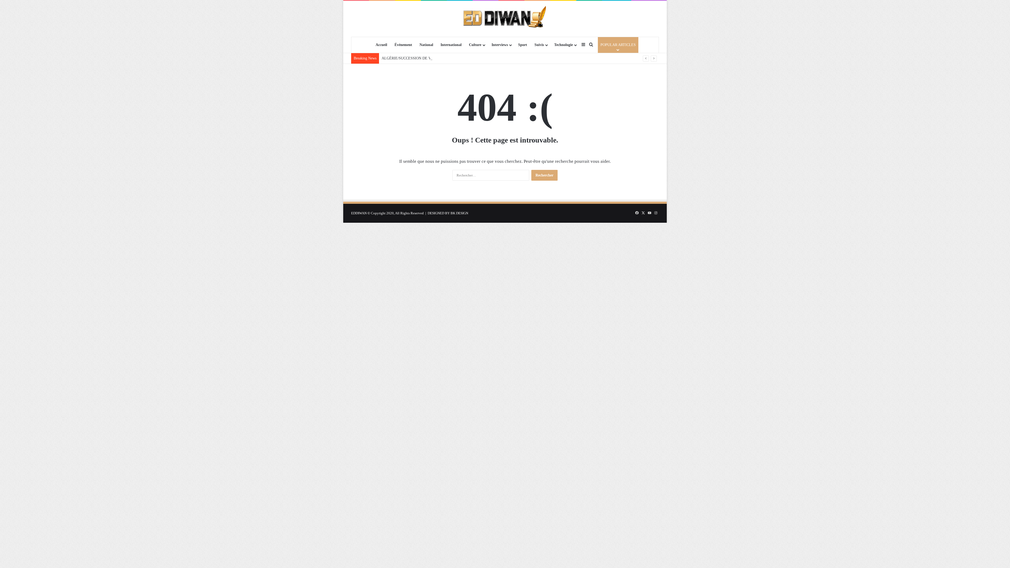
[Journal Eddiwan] (505, 18)
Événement (403, 45)
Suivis (539, 45)
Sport (522, 45)
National (426, 45)
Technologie (563, 45)
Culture (475, 45)
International (451, 45)
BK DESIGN (459, 213)
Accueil (381, 45)
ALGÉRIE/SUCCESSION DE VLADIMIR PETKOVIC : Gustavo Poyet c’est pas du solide (450, 58)
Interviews (500, 45)
